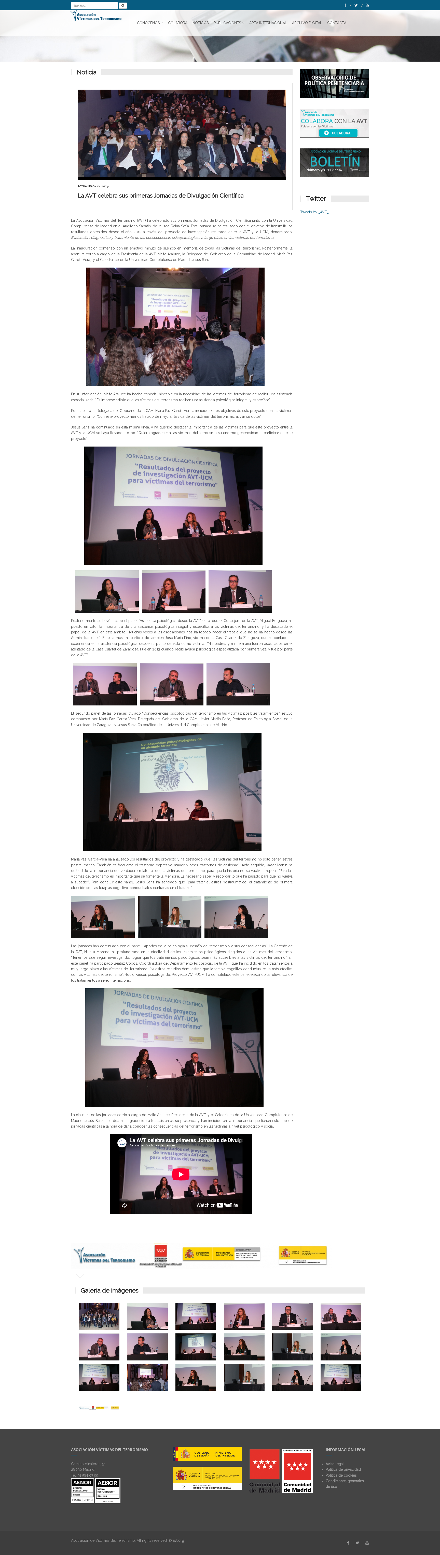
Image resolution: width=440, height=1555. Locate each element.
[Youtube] (367, 5)
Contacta (336, 23)
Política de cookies (341, 1475)
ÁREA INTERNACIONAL (268, 23)
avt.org (178, 1540)
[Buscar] (123, 6)
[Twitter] (358, 5)
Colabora (177, 23)
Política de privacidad (343, 1469)
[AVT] (100, 23)
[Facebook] (347, 5)
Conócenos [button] (148, 23)
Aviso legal (335, 1464)
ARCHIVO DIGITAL (307, 23)
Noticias (201, 23)
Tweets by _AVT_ (314, 212)
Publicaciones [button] (227, 23)
